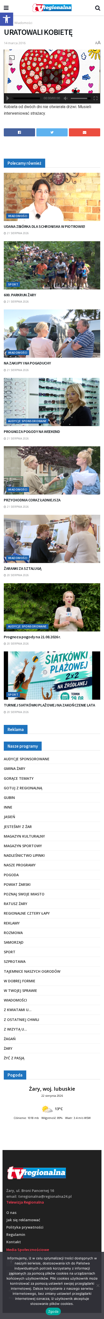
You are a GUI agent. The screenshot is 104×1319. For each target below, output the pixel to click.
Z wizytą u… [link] (15, 1029)
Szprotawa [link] (14, 961)
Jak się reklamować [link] (23, 1219)
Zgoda (53, 1311)
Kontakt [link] (13, 1241)
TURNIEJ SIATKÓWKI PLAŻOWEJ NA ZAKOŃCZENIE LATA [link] (49, 704)
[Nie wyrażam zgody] (97, 1285)
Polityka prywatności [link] (24, 1227)
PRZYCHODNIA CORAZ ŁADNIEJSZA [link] (32, 499)
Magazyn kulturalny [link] (24, 836)
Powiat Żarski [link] (17, 884)
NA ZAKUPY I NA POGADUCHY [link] (27, 362)
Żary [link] (8, 1048)
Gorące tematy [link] (19, 778)
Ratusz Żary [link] (15, 903)
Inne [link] (8, 807)
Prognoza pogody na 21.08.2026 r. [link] (32, 636)
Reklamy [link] (12, 923)
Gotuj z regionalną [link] (23, 788)
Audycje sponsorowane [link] (27, 421)
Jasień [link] (9, 816)
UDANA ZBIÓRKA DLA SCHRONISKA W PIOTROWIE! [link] (44, 226)
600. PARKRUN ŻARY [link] (20, 294)
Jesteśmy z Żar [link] (18, 826)
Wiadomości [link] (23, 23)
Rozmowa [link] (13, 932)
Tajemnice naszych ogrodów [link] (32, 971)
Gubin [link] (9, 797)
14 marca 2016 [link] (14, 43)
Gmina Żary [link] (14, 768)
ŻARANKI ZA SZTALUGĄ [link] (22, 568)
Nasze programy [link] (20, 865)
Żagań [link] (10, 1038)
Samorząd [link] (13, 942)
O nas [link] (11, 1212)
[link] (6, 19)
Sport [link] (13, 284)
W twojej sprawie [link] (20, 990)
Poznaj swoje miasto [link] (24, 894)
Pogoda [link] (11, 874)
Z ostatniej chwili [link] (21, 1019)
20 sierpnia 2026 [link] (17, 575)
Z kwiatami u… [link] (18, 1009)
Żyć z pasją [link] (14, 1058)
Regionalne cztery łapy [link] (27, 913)
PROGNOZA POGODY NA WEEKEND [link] (32, 431)
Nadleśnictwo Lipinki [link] (24, 855)
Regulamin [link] (15, 1234)
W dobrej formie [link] (19, 981)
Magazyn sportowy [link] (23, 845)
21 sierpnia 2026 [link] (17, 233)
